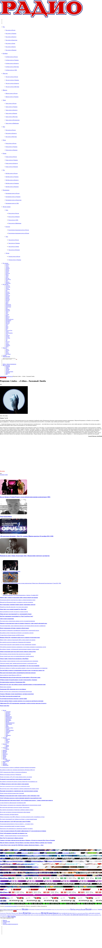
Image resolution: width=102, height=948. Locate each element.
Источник (2, 471)
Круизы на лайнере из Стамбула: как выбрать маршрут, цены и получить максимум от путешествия (23, 668)
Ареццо (7, 288)
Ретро (4, 140)
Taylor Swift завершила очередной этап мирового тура (13, 833)
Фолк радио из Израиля (13, 216)
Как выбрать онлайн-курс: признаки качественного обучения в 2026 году (17, 769)
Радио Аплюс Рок (5, 892)
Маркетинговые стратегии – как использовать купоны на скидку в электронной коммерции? (28, 872)
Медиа (7, 351)
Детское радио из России (14, 256)
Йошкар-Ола (8, 304)
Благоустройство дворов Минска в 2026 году (10, 675)
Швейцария (8, 283)
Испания (7, 270)
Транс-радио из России (11, 103)
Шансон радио (4, 916)
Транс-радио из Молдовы (12, 116)
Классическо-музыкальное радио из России (18, 230)
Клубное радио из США (11, 70)
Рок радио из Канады (11, 46)
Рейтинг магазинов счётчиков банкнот (9, 814)
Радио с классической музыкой (80, 913)
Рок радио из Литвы (10, 43)
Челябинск (8, 345)
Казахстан (8, 273)
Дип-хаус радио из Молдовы (12, 86)
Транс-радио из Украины (11, 106)
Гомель (7, 301)
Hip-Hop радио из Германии (12, 183)
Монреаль (8, 316)
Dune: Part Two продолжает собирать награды (11, 838)
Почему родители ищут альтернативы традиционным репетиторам (16, 691)
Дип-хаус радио (14, 913)
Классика (8, 226)
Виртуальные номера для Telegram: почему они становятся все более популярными (25, 855)
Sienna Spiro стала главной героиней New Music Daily (13, 609)
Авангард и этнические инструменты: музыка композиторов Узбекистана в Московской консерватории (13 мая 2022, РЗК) (32, 583)
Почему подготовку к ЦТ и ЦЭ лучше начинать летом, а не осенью (16, 776)
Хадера (7, 342)
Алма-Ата (8, 285)
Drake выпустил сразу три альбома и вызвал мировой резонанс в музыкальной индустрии (22, 684)
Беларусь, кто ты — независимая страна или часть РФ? (17, 864)
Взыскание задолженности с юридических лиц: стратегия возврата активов (19, 791)
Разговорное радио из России (12, 193)
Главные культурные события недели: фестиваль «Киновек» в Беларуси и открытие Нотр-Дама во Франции (27, 840)
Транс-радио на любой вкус (93, 914)
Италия (7, 272)
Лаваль (7, 311)
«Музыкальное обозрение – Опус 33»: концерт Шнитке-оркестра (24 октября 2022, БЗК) (26, 536)
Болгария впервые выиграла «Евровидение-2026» (12, 682)
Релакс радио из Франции (12, 166)
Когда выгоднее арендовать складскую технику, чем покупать (14, 807)
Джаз (7, 236)
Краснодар (8, 310)
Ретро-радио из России (11, 143)
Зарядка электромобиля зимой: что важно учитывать (12, 826)
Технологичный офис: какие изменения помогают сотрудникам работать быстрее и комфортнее (23, 625)
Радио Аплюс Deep (5, 895)
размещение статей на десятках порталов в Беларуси (23, 703)
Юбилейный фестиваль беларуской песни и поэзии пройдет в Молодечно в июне (20, 677)
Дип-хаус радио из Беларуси (12, 83)
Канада (7, 274)
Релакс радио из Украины (12, 160)
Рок (4, 27)
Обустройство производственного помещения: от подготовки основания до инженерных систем (23, 646)
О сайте (4, 355)
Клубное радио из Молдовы (12, 66)
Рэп (4, 170)
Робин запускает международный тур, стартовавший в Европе (16, 614)
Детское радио (3, 913)
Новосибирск (8, 320)
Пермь (7, 328)
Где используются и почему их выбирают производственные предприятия (17, 767)
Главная (2, 376)
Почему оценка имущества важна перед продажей (12, 793)
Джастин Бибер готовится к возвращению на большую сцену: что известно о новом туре (22, 670)
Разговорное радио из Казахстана (13, 200)
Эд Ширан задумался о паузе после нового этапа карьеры (14, 784)
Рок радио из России (10, 30)
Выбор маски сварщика (5, 686)
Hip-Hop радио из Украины (12, 176)
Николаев (8, 323)
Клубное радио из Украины (12, 60)
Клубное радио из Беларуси (12, 63)
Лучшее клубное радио (36, 913)
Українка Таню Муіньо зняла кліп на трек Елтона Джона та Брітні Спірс (22, 886)
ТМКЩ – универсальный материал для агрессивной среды (14, 835)
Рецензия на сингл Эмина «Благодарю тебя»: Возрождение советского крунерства (25, 555)
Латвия (7, 275)
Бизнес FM (3, 900)
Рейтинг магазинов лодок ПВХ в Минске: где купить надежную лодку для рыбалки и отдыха (22, 816)
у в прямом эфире (13, 698)
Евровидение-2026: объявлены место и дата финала (13, 689)
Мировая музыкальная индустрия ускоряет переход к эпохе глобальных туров (19, 795)
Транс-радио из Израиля (11, 113)
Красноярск (8, 720)
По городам (5, 284)
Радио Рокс (3, 889)
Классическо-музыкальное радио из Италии (18, 233)
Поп (4, 126)
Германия (8, 268)
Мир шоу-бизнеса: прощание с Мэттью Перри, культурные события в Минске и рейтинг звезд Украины (26, 842)
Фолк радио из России (13, 213)
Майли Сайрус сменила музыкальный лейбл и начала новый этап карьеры (19, 597)
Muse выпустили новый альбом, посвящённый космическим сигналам (18, 672)
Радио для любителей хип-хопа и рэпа (66, 913)
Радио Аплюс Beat (4, 705)
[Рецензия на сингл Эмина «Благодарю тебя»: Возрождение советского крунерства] (13, 553)
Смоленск (8, 335)
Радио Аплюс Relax (6, 878)
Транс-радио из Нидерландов (12, 120)
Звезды (7, 349)
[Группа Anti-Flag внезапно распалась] (10, 570)
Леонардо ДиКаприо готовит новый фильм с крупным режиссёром (17, 693)
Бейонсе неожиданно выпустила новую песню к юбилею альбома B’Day (18, 651)
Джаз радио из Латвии (13, 246)
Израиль (7, 269)
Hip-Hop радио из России (12, 173)
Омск (7, 325)
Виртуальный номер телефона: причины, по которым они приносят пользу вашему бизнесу (28, 850)
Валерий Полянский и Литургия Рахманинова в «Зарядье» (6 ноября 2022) (20, 595)
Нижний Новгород (9, 319)
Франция (7, 281)
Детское (7, 253)
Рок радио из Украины (11, 33)
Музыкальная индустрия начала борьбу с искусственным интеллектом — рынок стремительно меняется (26, 800)
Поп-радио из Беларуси (11, 133)
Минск (7, 315)
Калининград (8, 305)
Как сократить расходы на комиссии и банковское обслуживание (15, 642)
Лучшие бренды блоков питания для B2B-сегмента (12, 635)
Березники (8, 293)
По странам (5, 263)
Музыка (7, 352)
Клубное (20, 909)
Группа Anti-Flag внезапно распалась (11, 571)
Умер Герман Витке (6, 516)
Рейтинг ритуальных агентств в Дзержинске (10, 774)
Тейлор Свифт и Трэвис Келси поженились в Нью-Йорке (14, 658)
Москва (7, 318)
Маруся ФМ (3, 858)
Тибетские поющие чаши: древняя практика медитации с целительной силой (18, 663)
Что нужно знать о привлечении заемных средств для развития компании (17, 621)
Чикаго (7, 346)
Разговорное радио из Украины (13, 196)
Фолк (7, 210)
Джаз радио (8, 913)
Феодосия (8, 341)
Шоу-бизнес (8, 354)
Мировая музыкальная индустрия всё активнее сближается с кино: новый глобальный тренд (23, 623)
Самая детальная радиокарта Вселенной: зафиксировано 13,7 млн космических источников (23, 831)
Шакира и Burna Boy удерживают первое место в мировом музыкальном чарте (20, 637)
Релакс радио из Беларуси (12, 163)
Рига (6, 329)
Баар (6, 290)
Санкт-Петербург (9, 332)
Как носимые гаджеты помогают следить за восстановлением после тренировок (19, 661)
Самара (7, 331)
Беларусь (7, 264)
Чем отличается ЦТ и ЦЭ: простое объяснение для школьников (19, 867)
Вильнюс (7, 296)
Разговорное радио (19, 914)
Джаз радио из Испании (14, 249)
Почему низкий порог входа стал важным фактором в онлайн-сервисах (17, 656)
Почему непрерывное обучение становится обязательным (14, 628)
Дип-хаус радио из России (12, 76)
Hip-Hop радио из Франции (12, 186)
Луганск (7, 314)
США (7, 280)
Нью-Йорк (8, 321)
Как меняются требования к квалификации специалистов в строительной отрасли (19, 630)
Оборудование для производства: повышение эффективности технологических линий (20, 805)
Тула (6, 339)
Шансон (5, 90)
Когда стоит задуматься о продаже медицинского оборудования (15, 812)
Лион (7, 313)
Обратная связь (6, 356)
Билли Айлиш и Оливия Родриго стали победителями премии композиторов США (25, 497)
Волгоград (8, 299)
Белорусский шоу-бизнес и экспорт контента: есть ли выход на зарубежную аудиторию (21, 701)
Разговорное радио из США (12, 203)
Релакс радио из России (11, 156)
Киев (7, 308)
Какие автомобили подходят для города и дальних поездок (14, 611)
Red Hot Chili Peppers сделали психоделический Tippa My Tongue (19, 870)
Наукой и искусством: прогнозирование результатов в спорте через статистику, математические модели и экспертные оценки (38, 853)
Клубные (5, 53)
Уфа (6, 340)
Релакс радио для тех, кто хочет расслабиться (34, 914)
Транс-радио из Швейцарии (12, 123)
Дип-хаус (5, 73)
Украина (7, 267)
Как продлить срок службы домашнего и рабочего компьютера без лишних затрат (19, 788)
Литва (7, 276)
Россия (7, 265)
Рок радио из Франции (11, 50)
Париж (7, 326)
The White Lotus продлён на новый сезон (10, 696)
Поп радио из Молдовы (11, 136)
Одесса (7, 324)
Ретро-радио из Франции (11, 150)
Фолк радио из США (13, 220)
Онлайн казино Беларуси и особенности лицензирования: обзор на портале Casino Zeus (26, 875)
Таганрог (7, 336)
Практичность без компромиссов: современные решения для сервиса (16, 828)
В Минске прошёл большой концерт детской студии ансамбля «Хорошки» (18, 679)
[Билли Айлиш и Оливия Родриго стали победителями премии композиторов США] (13, 494)
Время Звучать (4, 898)
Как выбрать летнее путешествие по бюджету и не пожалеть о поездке (16, 632)
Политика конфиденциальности (10, 924)
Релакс (4, 153)
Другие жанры (6, 206)
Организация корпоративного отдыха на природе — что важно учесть (16, 823)
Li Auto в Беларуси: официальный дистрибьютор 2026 (13, 802)
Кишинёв (8, 309)
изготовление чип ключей (10, 906)
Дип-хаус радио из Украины (12, 80)
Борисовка (8, 295)
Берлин (7, 294)
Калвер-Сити (8, 306)
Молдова (7, 278)
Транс (4, 100)
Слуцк (7, 334)
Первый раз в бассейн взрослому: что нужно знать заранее (14, 607)
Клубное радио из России (12, 56)
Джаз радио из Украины (14, 243)
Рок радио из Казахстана (11, 40)
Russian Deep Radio (6, 881)
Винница (7, 298)
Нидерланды (8, 279)
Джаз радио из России (13, 240)
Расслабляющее (49, 909)
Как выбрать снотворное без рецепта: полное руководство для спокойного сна (18, 781)
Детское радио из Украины (14, 259)
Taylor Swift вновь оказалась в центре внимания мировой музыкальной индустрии (20, 798)
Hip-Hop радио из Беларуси (12, 180)
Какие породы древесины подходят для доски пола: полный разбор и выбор (15, 786)
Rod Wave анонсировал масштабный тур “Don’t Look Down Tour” (16, 616)
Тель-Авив (8, 337)
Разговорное (6, 190)
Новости (5, 347)
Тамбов (7, 732)
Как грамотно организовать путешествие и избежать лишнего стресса (16, 809)
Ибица (7, 303)
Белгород (7, 291)
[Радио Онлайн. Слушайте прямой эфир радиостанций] (41, 17)
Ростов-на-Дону (9, 330)
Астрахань (8, 289)
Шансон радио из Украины (12, 96)
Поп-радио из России (11, 130)
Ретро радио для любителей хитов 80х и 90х (54, 914)
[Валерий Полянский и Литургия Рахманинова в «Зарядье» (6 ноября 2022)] (10, 594)
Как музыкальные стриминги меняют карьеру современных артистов (17, 604)
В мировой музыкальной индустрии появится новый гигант (15, 779)
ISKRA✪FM (3, 884)
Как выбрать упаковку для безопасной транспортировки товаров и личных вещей (19, 649)
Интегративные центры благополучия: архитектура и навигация (15, 654)
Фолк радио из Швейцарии (14, 223)
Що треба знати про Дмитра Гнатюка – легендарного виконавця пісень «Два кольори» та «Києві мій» (31, 861)
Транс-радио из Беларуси (11, 110)
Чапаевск (7, 344)
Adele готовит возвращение (7, 618)
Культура (7, 350)
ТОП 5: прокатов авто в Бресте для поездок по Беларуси (13, 772)
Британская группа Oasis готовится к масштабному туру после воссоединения (19, 665)
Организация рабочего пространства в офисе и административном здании (17, 599)
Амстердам (8, 286)
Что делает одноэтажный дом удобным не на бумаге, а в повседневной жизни (18, 819)
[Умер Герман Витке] (13, 513)
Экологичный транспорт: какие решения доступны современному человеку (18, 644)
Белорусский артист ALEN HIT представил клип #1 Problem (15, 821)
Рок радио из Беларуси (11, 36)
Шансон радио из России (11, 93)
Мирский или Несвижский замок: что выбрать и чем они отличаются (16, 602)
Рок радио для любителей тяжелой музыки (76, 914)
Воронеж (7, 300)
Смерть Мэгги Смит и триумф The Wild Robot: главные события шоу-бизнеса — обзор (21, 845)
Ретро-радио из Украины (11, 146)
